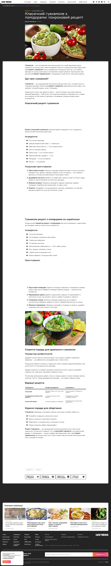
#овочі (38, 469)
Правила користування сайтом (51, 540)
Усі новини (27, 2)
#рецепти (30, 469)
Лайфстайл (82, 2)
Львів (35, 2)
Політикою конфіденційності (9, 557)
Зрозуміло (7, 561)
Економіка (27, 537)
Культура (38, 542)
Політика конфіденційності (68, 537)
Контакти (80, 534)
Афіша (4, 544)
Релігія (37, 537)
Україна (52, 2)
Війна (37, 534)
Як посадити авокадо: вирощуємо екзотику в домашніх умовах (14, 524)
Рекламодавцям (49, 537)
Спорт (37, 539)
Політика (16, 537)
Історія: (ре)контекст (39, 544)
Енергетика (71, 2)
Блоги (15, 539)
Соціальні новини (17, 544)
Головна (4, 5)
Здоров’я (16, 542)
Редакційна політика (83, 537)
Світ (25, 539)
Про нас (47, 534)
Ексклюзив (6, 537)
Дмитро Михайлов (30, 21)
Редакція (63, 534)
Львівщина (43, 2)
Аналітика (61, 2)
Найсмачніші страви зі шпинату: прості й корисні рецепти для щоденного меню (101, 524)
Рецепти (10, 5)
